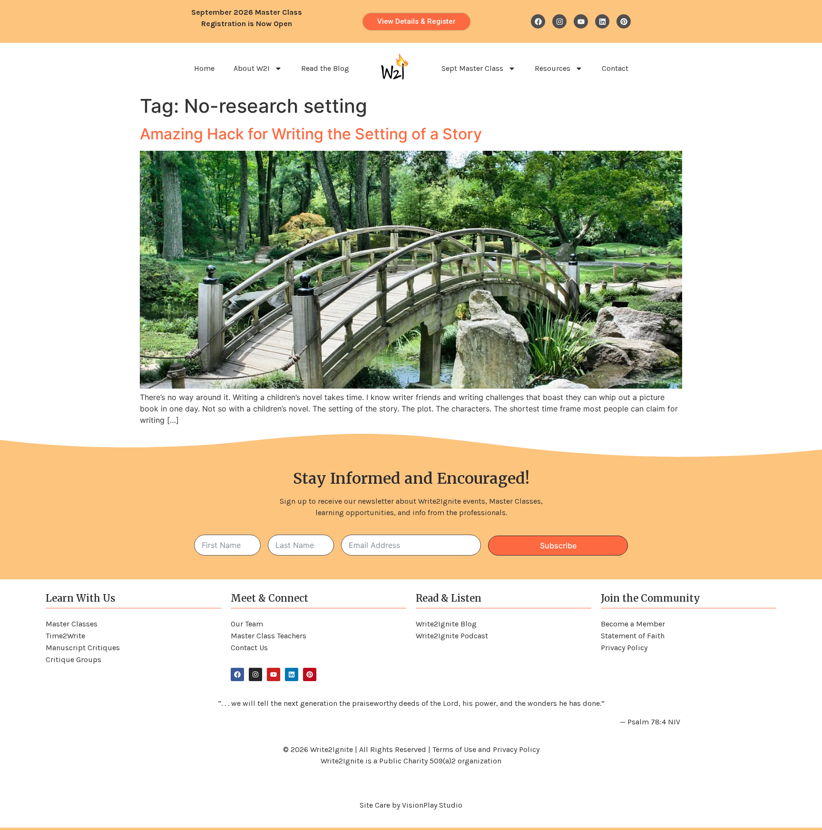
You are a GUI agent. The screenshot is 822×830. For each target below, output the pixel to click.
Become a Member (633, 623)
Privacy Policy (624, 647)
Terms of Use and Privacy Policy (485, 749)
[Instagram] (559, 21)
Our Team (247, 623)
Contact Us (249, 647)
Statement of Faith (633, 635)
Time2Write (65, 635)
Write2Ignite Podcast (452, 635)
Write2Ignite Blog (446, 623)
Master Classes (72, 623)
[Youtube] (581, 21)
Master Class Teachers (268, 635)
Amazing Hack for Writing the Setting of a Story (311, 134)
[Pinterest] (623, 21)
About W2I (252, 68)
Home (204, 68)
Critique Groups (73, 659)
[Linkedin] (602, 21)
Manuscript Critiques (83, 647)
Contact (615, 68)
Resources (552, 68)
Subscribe (558, 545)
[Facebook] (538, 21)
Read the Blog (325, 68)
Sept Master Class (472, 68)
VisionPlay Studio (432, 805)
